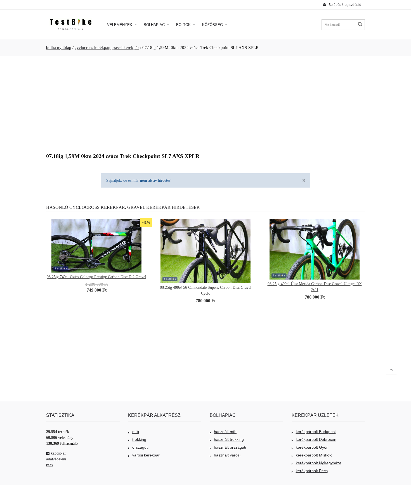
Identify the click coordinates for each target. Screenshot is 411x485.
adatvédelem (56, 459)
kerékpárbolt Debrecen (316, 439)
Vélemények (120, 25)
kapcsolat (58, 453)
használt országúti (230, 447)
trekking (139, 439)
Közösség (213, 25)
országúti (140, 447)
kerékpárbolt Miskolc (314, 455)
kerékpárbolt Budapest (316, 431)
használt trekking (229, 439)
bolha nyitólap (58, 47)
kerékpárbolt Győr (312, 447)
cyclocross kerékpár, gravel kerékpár (107, 47)
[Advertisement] (205, 102)
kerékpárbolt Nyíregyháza (318, 463)
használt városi (227, 455)
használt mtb (225, 431)
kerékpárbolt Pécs (312, 471)
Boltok (184, 25)
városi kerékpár (146, 455)
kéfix (49, 465)
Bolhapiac (155, 25)
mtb (135, 431)
